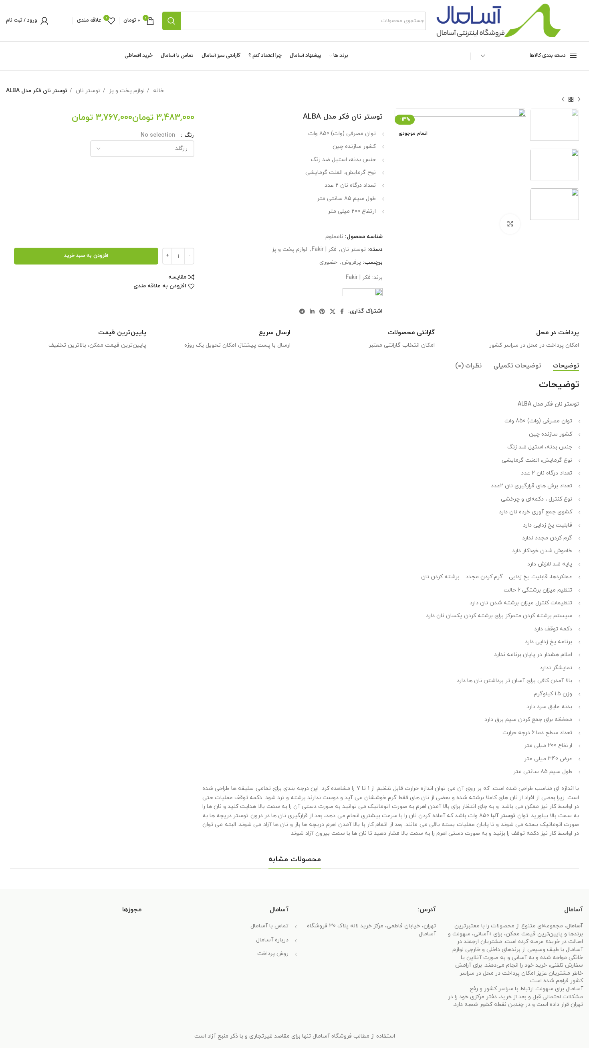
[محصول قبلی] (579, 99)
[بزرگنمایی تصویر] (510, 224)
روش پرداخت (272, 953)
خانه (157, 91)
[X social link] (332, 311)
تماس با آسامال (269, 926)
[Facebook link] (342, 311)
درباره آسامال (272, 940)
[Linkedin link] (312, 311)
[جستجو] (171, 21)
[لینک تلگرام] (302, 311)
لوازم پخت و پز (126, 91)
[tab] (566, 366)
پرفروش (351, 262)
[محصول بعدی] (563, 99)
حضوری (328, 262)
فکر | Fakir (324, 249)
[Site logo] (498, 20)
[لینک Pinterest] (322, 311)
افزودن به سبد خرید (86, 255)
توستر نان (87, 91)
